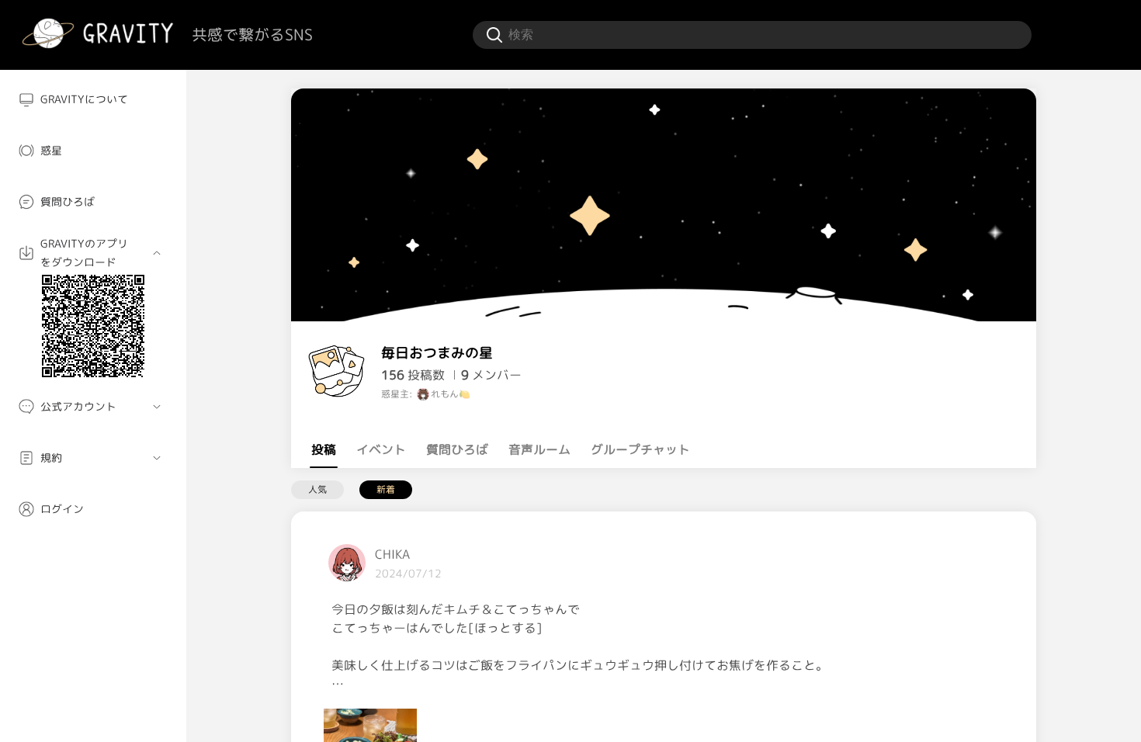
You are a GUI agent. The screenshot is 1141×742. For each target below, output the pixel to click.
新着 (385, 489)
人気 (317, 489)
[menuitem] (93, 99)
